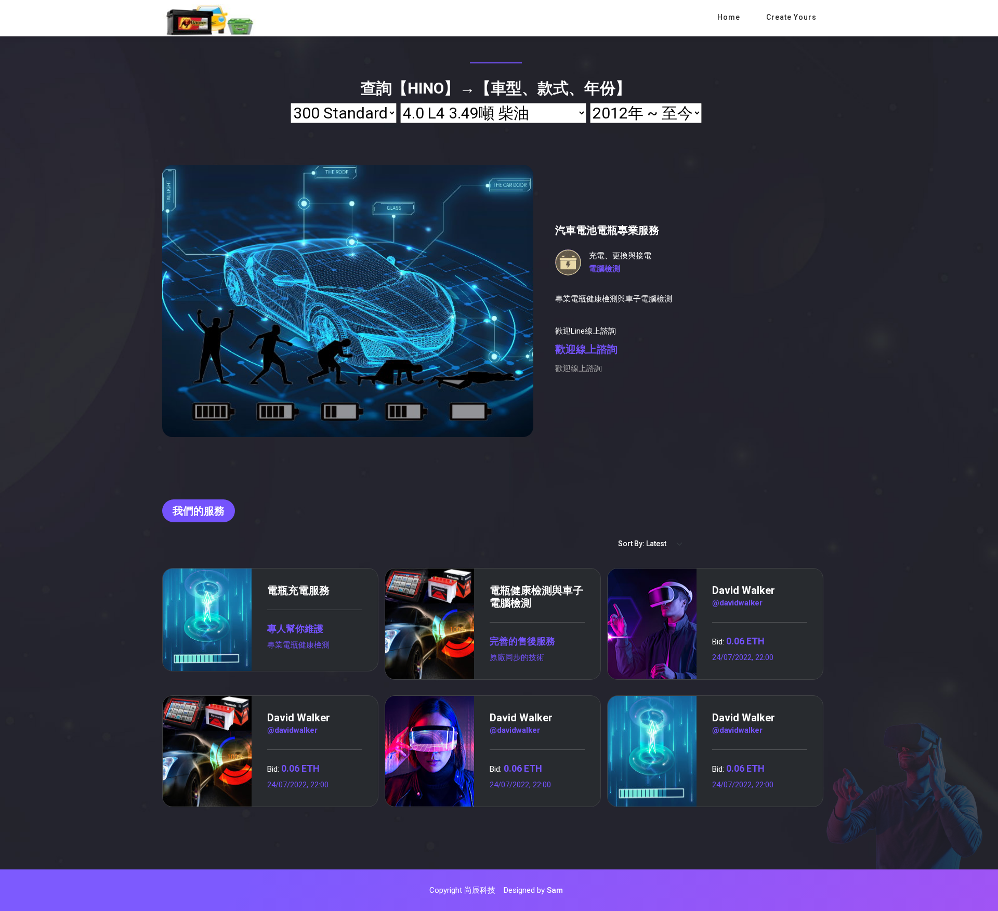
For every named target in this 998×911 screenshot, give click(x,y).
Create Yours (791, 17)
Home (728, 17)
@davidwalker (737, 603)
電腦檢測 (604, 268)
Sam (555, 890)
